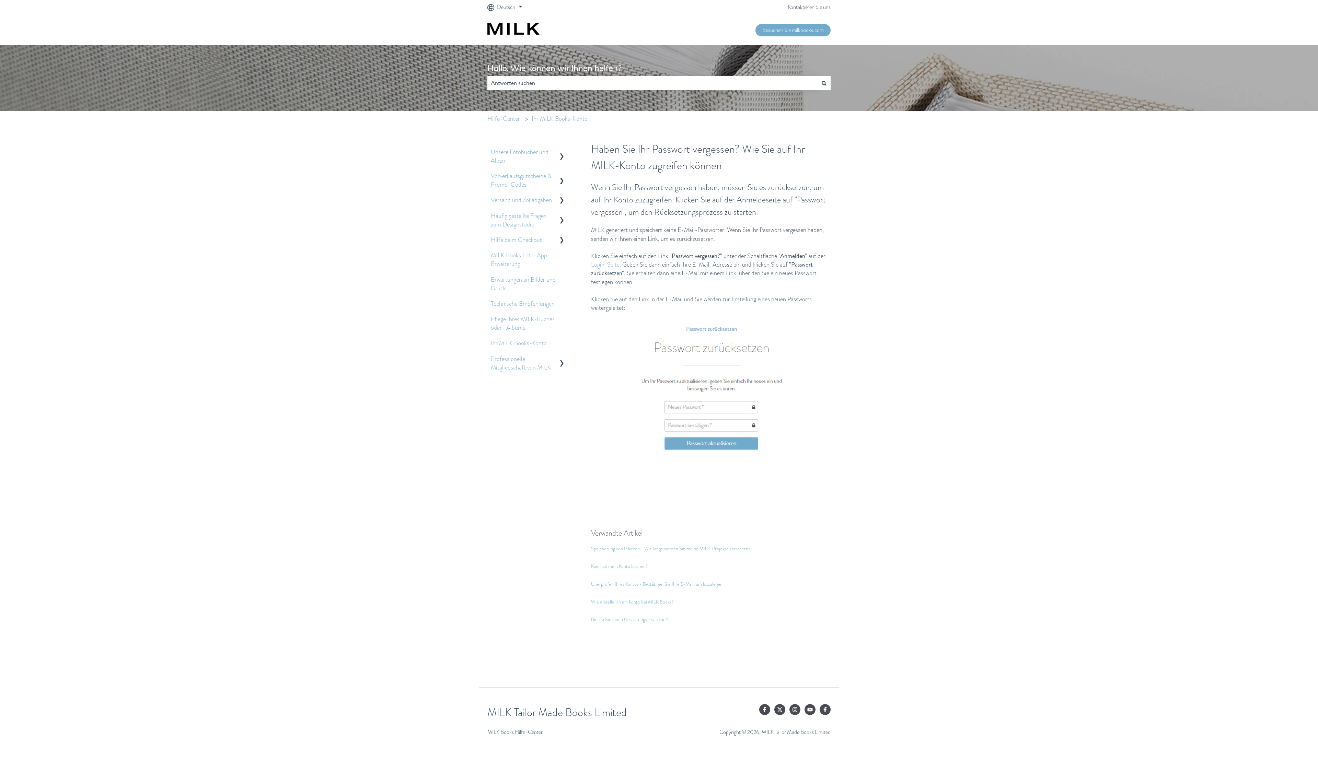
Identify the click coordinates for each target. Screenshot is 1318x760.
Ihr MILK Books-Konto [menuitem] (519, 343)
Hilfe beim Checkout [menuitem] (516, 239)
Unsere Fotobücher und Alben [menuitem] (519, 156)
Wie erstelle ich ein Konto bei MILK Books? (632, 601)
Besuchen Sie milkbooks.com (793, 30)
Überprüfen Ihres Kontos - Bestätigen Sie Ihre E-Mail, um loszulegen (656, 584)
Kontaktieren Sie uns (809, 7)
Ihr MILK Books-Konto (560, 118)
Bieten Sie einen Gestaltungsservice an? (629, 619)
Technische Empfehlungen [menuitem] (523, 303)
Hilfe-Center (503, 118)
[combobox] (652, 83)
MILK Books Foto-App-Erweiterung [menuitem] (520, 259)
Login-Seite (605, 264)
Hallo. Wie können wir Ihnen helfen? (554, 68)
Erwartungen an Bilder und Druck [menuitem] (523, 284)
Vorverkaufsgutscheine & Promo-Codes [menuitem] (521, 180)
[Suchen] (824, 83)
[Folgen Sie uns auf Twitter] (779, 709)
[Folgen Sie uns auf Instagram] (794, 709)
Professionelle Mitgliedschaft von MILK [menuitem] (521, 363)
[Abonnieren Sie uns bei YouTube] (810, 709)
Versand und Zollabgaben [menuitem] (521, 200)
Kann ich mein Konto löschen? (619, 566)
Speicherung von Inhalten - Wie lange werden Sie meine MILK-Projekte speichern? (671, 548)
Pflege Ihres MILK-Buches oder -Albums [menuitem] (523, 323)
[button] (561, 152)
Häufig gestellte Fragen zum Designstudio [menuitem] (519, 220)
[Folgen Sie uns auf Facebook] (764, 709)
